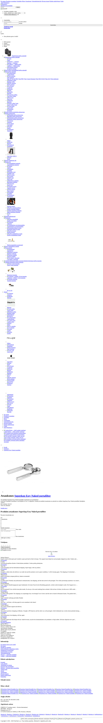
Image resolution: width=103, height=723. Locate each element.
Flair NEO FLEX (40, 79)
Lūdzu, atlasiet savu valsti (10, 13)
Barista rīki (13, 160)
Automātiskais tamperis (13, 165)
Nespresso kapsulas (12, 275)
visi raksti (6, 442)
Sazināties (19, 1)
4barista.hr (42, 714)
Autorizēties (53, 25)
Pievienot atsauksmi (6, 622)
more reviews (51, 556)
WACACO (10, 403)
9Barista (9, 90)
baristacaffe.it (20, 716)
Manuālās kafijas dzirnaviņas (14, 116)
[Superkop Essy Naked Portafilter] (10, 690)
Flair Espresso (10, 349)
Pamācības (3, 676)
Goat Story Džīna (11, 96)
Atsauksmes (28, 1)
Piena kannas (10, 190)
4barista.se (67, 714)
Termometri (10, 196)
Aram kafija (10, 107)
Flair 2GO (47, 79)
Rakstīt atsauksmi (5, 547)
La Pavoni (9, 87)
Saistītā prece (4, 508)
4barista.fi (79, 714)
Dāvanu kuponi (46, 1)
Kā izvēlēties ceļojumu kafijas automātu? (14, 440)
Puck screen (10, 176)
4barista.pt (73, 714)
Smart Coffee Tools (12, 105)
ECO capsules (10, 327)
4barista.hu (16, 714)
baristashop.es (28, 716)
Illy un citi (9, 290)
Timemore (9, 131)
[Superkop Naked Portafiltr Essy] (28, 689)
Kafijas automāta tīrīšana (13, 209)
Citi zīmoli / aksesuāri (12, 259)
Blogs (23, 1)
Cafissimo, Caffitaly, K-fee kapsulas (16, 278)
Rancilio (9, 93)
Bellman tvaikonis (11, 253)
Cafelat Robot (10, 74)
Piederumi (12, 216)
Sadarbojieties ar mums (6, 651)
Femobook (10, 146)
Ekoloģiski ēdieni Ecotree (13, 229)
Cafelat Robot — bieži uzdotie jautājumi (14, 431)
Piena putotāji (15, 246)
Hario (8, 159)
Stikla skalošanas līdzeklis (13, 212)
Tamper (9, 167)
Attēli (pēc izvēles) (5, 537)
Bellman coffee (11, 81)
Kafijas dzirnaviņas (20, 112)
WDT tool (9, 179)
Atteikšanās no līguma (6, 665)
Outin (8, 60)
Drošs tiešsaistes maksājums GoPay (10, 649)
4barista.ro (22, 714)
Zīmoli (5, 292)
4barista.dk (60, 714)
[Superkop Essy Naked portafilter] (46, 690)
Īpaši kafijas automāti (21, 70)
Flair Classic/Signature (29, 79)
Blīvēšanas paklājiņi (12, 182)
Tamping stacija (11, 188)
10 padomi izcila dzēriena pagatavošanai (14, 434)
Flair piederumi (54, 79)
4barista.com (35, 714)
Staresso (9, 384)
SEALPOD (10, 382)
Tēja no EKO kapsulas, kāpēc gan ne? (13, 437)
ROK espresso (10, 84)
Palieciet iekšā (10, 14)
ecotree (9, 330)
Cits (8, 215)
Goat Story (10, 361)
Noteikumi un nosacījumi (7, 650)
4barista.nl (48, 714)
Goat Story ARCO (12, 156)
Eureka (9, 128)
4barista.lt (85, 714)
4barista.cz (9, 714)
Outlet (61, 1)
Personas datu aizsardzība (7, 666)
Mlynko (9, 143)
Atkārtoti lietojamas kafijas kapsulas (32, 261)
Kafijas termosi (11, 232)
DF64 (8, 325)
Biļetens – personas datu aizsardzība (10, 668)
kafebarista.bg (12, 716)
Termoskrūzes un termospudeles (15, 226)
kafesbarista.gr (5, 716)
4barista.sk (3, 714)
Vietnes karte (4, 669)
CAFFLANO (10, 322)
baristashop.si (36, 716)
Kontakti (3, 662)
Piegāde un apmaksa (11, 1)
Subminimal (10, 250)
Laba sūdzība (4, 663)
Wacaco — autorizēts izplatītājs (8, 654)
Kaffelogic (9, 409)
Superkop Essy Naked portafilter (12, 450)
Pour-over (9, 99)
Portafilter (9, 193)
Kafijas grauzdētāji (12, 220)
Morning (9, 102)
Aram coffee (10, 310)
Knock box (10, 185)
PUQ (8, 376)
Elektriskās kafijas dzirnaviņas (14, 119)
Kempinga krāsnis (11, 68)
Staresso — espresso (12, 63)
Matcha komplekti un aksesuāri (15, 245)
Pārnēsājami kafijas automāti (19, 56)
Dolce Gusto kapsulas (12, 265)
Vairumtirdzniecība (36, 1)
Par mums (3, 1)
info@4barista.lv (5, 2)
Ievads (5, 447)
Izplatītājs (9, 170)
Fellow (9, 140)
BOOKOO (10, 316)
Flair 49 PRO (14, 79)
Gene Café (10, 352)
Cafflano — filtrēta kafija (13, 66)
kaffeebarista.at (98, 714)
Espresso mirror (11, 206)
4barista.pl (28, 714)
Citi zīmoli (9, 125)
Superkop (9, 110)
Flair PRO (21, 79)
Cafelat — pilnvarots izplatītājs (8, 656)
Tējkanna (9, 223)
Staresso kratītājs (11, 256)
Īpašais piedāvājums (55, 1)
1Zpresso (9, 122)
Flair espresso (10, 77)
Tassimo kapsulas (11, 280)
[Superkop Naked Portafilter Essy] (10, 689)
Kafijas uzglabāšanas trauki (14, 235)
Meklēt (18, 7)
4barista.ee (91, 714)
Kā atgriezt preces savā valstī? (8, 644)
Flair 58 (9, 79)
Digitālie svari (10, 173)
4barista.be (54, 714)
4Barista (9, 297)
